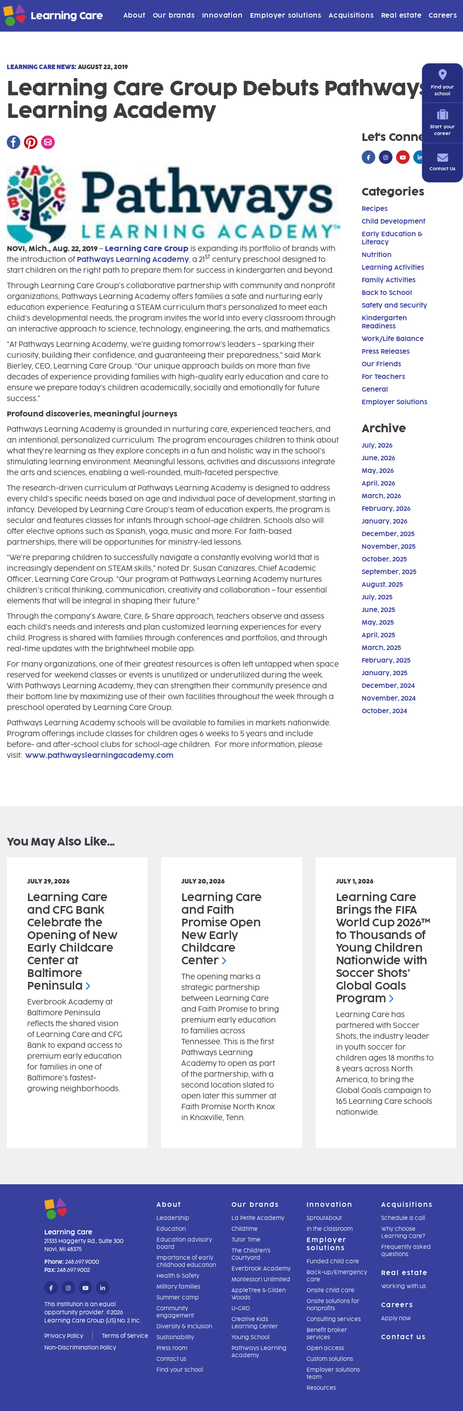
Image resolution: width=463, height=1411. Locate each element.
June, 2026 (378, 458)
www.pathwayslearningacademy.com (99, 755)
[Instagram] (385, 157)
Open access (325, 1348)
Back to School (387, 293)
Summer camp (177, 1297)
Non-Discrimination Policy (80, 1348)
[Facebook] (13, 142)
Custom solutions (330, 1359)
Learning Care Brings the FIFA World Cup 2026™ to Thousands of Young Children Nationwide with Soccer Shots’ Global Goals (383, 948)
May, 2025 (378, 622)
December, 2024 (388, 686)
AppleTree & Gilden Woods (259, 1294)
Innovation (222, 15)
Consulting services (334, 1319)
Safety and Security (394, 305)
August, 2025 (382, 585)
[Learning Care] (30, 17)
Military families (178, 1287)
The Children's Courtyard (251, 1254)
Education (171, 1229)
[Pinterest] (31, 142)
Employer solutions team (333, 1373)
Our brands (174, 15)
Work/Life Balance (393, 339)
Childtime (245, 1229)
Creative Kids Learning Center (255, 1323)
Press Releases (386, 351)
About (134, 15)
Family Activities (389, 280)
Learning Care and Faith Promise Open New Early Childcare (221, 929)
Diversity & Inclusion (184, 1326)
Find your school (179, 1370)
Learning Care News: (41, 67)
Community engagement (175, 1312)
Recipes (374, 209)
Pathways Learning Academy (133, 259)
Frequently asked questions (406, 1250)
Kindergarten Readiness (384, 322)
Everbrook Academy (261, 1269)
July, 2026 (377, 445)
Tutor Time (246, 1240)
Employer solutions (285, 15)
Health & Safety (177, 1276)
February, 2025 (386, 660)
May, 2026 (378, 471)
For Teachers (383, 377)
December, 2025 (388, 534)
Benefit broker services (327, 1334)
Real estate (401, 15)
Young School (250, 1337)
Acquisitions (351, 15)
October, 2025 (384, 559)
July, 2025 (377, 597)
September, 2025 (389, 572)
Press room (171, 1348)
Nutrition (377, 255)
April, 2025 (378, 635)
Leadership (172, 1218)
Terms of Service (125, 1336)
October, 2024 (384, 711)
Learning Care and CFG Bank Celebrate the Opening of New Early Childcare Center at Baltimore (72, 941)
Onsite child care (330, 1290)
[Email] (48, 142)
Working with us (403, 1286)
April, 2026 (378, 483)
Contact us (171, 1359)
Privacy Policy (63, 1336)
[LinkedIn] (420, 157)
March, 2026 (381, 496)
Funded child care (333, 1261)
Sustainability (175, 1337)
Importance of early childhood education (186, 1261)
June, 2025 (378, 610)
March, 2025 (381, 648)
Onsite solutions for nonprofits (333, 1305)
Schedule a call (403, 1218)
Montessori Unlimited (261, 1279)
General (375, 389)
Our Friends (381, 364)
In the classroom (330, 1229)
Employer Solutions (394, 402)
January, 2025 (384, 673)
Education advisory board (184, 1243)
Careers (443, 15)
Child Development (393, 221)
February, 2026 (386, 509)
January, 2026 (384, 521)
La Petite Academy (258, 1218)
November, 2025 (389, 547)
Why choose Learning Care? (403, 1232)
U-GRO (241, 1308)
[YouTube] (403, 157)
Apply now (396, 1318)
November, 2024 (389, 698)
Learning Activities (393, 267)
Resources (321, 1388)
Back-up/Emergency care (337, 1276)
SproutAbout (324, 1218)
